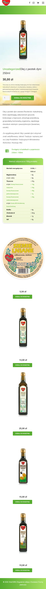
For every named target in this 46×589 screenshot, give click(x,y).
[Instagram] (34, 3)
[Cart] (38, 3)
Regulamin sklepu (23, 582)
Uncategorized (11, 69)
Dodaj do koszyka (22, 98)
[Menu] (43, 3)
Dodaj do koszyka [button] (22, 296)
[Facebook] (30, 3)
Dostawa (34, 582)
